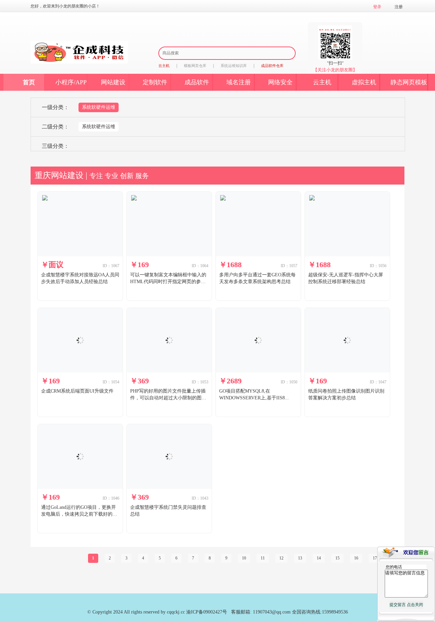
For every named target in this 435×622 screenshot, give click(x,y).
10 (244, 558)
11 (263, 558)
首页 (29, 82)
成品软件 (197, 82)
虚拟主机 (364, 82)
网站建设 (113, 82)
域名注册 (238, 82)
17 (375, 558)
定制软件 (155, 82)
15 (337, 558)
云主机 (322, 82)
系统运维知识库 (234, 66)
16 (356, 558)
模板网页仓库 (195, 66)
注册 (399, 6)
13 (300, 558)
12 (281, 558)
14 (319, 558)
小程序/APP (71, 82)
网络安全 (280, 82)
